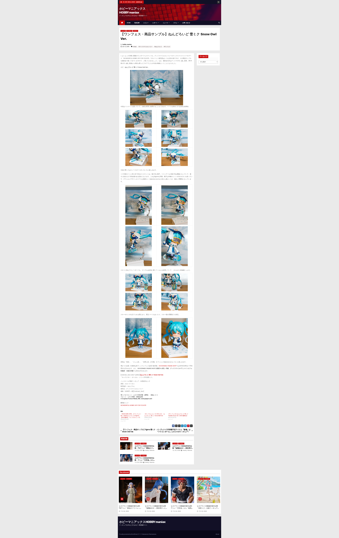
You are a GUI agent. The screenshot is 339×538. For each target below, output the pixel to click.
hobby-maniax (127, 44)
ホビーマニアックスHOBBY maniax (142, 522)
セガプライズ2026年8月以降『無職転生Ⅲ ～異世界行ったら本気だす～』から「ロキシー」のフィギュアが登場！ (156, 509)
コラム (175, 23)
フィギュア (129, 31)
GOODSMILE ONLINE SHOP (167, 366)
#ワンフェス (167, 46)
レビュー (146, 23)
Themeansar (152, 534)
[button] (219, 23)
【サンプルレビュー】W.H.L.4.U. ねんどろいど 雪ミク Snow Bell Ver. (154, 415)
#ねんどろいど (158, 46)
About (217, 534)
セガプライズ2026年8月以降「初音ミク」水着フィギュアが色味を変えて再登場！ (208, 508)
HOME (129, 23)
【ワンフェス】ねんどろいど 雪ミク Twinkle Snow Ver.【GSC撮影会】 (178, 415)
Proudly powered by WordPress (128, 534)
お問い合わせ (186, 23)
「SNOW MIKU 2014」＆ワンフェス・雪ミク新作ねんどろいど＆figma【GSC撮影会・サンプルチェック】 (131, 415)
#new (134, 46)
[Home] (122, 23)
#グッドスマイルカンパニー (145, 46)
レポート (155, 23)
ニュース (165, 23)
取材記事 (137, 23)
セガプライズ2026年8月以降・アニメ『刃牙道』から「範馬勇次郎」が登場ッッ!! (145, 460)
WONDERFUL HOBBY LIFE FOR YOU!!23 (133, 405)
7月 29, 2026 (139, 450)
